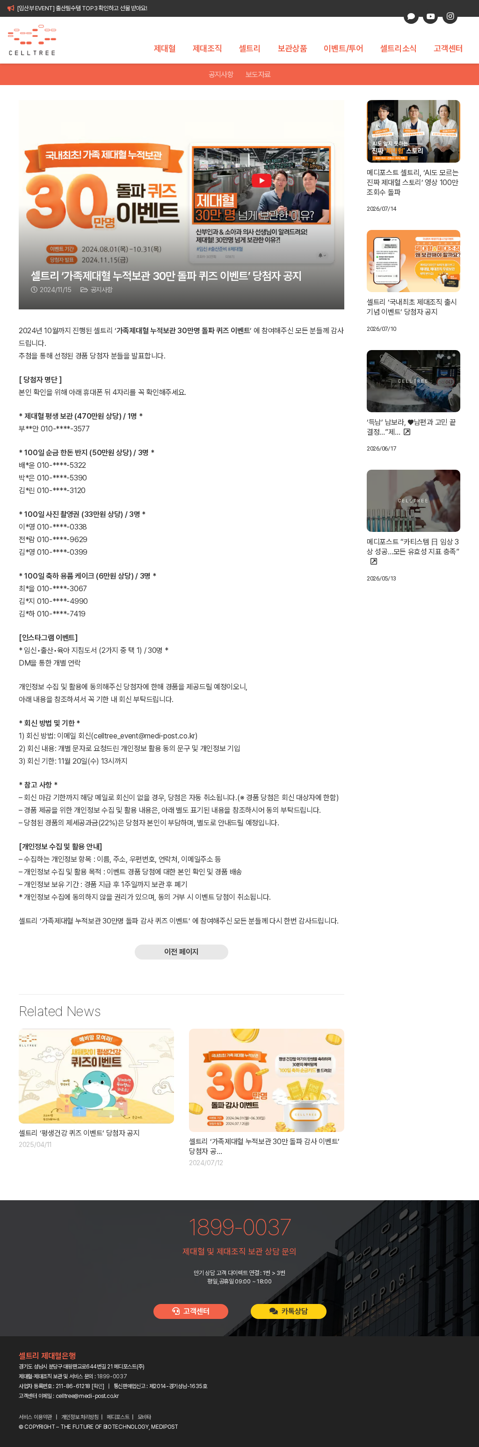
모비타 (144, 1417)
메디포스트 (118, 1417)
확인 (98, 1386)
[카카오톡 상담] (411, 16)
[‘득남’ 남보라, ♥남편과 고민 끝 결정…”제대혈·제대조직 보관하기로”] (413, 381)
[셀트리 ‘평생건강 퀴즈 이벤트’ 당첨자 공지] (96, 1076)
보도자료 (258, 74)
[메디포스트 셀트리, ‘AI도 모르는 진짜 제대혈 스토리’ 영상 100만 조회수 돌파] (413, 131)
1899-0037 (112, 1376)
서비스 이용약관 (35, 1417)
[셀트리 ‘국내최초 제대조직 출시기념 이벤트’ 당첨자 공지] (413, 261)
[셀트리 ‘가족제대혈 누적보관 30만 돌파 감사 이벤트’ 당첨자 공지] (266, 1080)
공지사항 (221, 74)
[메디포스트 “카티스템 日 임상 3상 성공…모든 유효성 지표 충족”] (413, 501)
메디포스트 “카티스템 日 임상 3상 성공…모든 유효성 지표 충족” (413, 546)
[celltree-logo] (37, 40)
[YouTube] (430, 16)
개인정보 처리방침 (80, 1417)
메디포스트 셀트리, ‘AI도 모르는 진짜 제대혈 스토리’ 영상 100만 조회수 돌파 (412, 182)
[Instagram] (450, 16)
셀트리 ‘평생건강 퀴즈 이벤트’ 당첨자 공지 (79, 1133)
